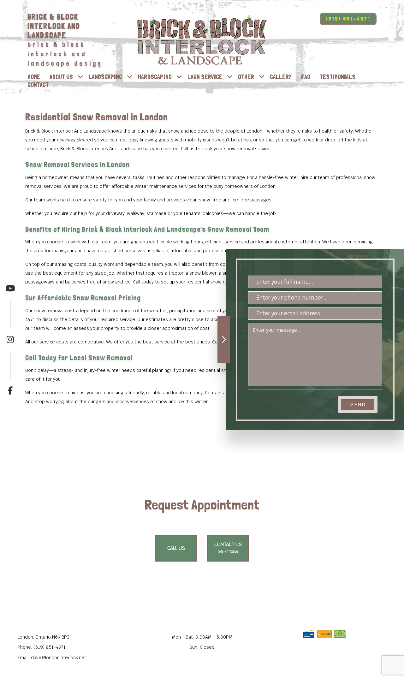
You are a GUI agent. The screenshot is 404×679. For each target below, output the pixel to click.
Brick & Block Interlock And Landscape (53, 26)
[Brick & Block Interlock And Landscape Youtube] (10, 288)
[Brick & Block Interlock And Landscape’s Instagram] (10, 321)
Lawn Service (204, 76)
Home (33, 76)
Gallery (281, 76)
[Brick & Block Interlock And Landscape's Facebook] (10, 373)
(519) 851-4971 (348, 19)
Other (246, 76)
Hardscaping (155, 76)
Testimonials (337, 76)
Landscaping (105, 76)
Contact (38, 84)
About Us (61, 76)
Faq (305, 76)
